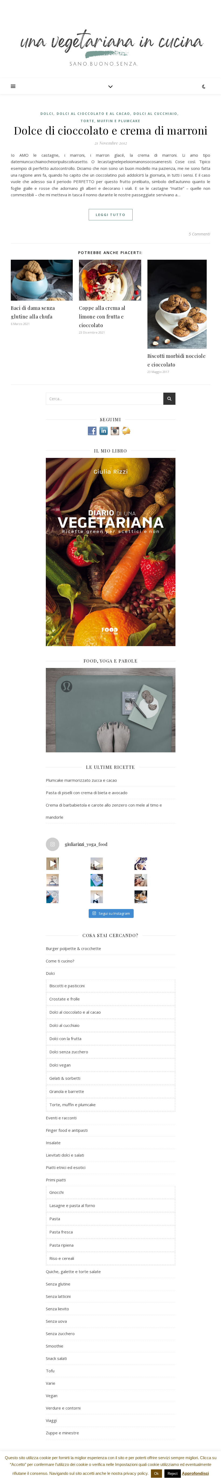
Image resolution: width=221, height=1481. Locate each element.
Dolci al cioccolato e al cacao (93, 113)
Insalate (53, 1142)
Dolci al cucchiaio (155, 113)
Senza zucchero (60, 1333)
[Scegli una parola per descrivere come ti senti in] (140, 880)
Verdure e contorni (63, 1408)
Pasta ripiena (61, 1245)
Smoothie (54, 1346)
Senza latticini (58, 1296)
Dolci (46, 113)
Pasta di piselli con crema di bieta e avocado (86, 792)
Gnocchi (56, 1192)
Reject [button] (173, 1474)
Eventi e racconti (61, 1117)
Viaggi (51, 1420)
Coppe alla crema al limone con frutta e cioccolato (102, 316)
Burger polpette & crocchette (73, 948)
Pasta (54, 1218)
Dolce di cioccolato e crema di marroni (111, 130)
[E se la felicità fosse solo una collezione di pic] (97, 880)
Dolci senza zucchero (68, 1051)
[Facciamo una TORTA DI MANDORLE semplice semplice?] (140, 896)
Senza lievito (57, 1308)
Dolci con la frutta (65, 1038)
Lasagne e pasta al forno (72, 1205)
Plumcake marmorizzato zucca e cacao (81, 780)
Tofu (50, 1370)
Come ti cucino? (60, 961)
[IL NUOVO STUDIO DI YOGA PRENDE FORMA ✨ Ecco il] (52, 864)
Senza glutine (58, 1284)
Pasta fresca (61, 1232)
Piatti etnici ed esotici (65, 1167)
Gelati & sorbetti (64, 1078)
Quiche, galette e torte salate (73, 1271)
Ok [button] (156, 1474)
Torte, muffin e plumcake (110, 121)
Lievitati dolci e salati (65, 1155)
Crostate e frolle (64, 999)
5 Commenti (199, 233)
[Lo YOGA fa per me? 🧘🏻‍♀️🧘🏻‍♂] (97, 864)
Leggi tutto (111, 214)
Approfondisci (195, 1473)
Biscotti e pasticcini (67, 985)
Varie (50, 1383)
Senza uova (56, 1321)
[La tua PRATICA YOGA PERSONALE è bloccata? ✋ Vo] (97, 896)
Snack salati (56, 1358)
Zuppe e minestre (62, 1432)
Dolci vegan (60, 1065)
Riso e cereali (61, 1258)
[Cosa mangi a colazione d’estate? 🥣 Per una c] (140, 864)
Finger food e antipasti (67, 1130)
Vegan (51, 1395)
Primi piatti (56, 1179)
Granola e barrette (66, 1091)
